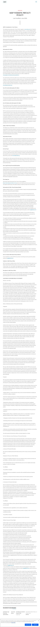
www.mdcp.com (27, 29)
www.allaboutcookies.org (7, 85)
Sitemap (12, 613)
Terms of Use (13, 611)
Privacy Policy (5, 613)
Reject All (35, 624)
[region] (20, 623)
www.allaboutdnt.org (16, 155)
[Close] (38, 621)
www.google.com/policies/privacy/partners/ (11, 75)
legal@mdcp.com (33, 209)
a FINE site (27, 614)
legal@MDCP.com (26, 568)
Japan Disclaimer (5, 614)
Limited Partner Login (6, 611)
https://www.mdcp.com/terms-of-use (10, 183)
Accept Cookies (28, 624)
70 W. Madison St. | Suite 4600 (20, 612)
